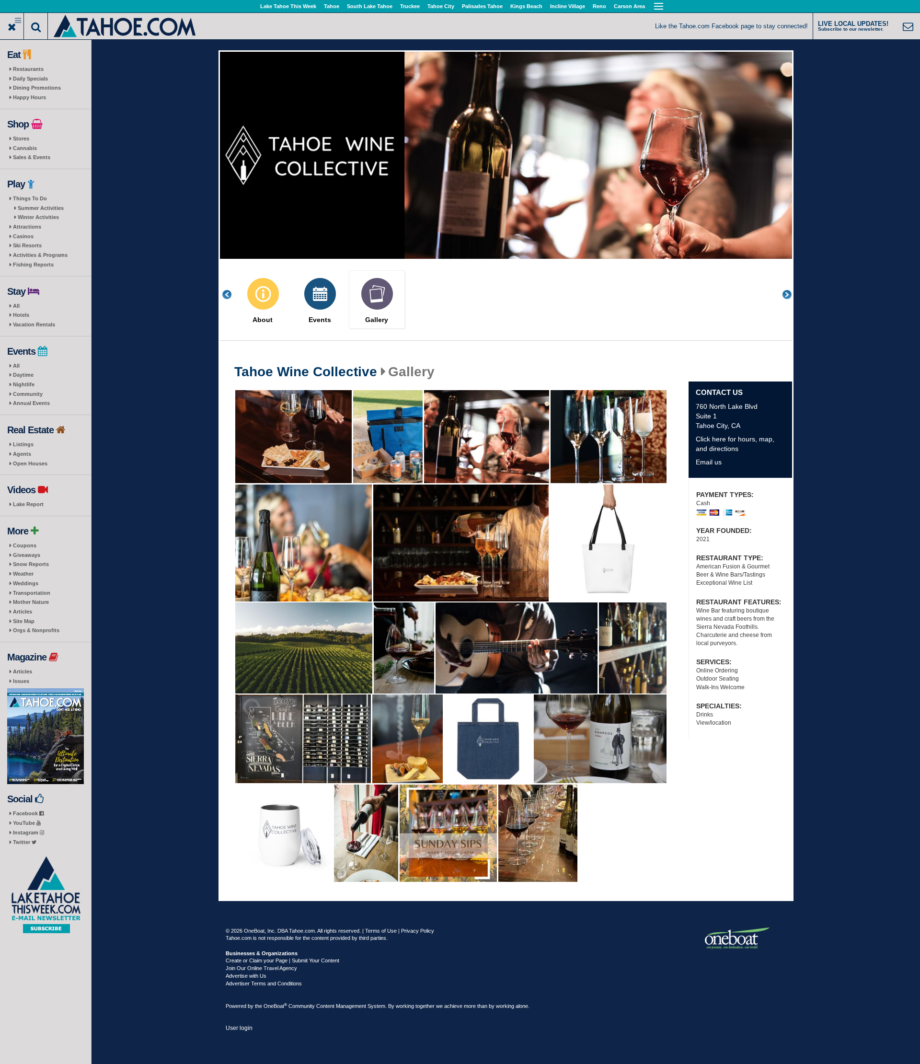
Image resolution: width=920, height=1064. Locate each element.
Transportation (31, 593)
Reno (599, 6)
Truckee (410, 6)
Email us (709, 462)
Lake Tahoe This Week (288, 6)
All (16, 306)
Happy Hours (29, 97)
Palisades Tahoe (482, 6)
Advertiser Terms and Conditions (264, 983)
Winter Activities (38, 217)
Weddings (25, 583)
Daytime (23, 375)
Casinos (23, 236)
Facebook (26, 813)
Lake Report (28, 504)
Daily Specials (30, 78)
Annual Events (31, 403)
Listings (23, 444)
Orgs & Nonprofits (36, 630)
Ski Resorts (27, 245)
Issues (21, 681)
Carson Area (629, 6)
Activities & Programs (40, 255)
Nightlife (23, 384)
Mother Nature (31, 602)
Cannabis (25, 148)
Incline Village (567, 6)
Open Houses (30, 463)
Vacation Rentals (34, 324)
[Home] (125, 25)
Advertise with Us (246, 976)
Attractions (27, 227)
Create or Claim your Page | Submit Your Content (282, 960)
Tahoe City (440, 6)
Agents (22, 454)
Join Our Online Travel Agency (261, 968)
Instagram (26, 832)
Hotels (21, 315)
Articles (22, 611)
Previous (232, 294)
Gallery (376, 320)
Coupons (24, 545)
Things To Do (30, 198)
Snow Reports (31, 564)
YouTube (24, 823)
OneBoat (275, 1006)
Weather (23, 574)
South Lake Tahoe (369, 6)
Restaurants (28, 69)
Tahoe (331, 6)
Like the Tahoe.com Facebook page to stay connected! (731, 26)
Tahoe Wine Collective (305, 372)
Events (320, 320)
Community (28, 394)
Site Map (23, 621)
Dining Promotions (37, 88)
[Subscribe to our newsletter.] (45, 895)
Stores (21, 138)
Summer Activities (41, 208)
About (263, 320)
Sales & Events (31, 157)
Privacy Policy (417, 931)
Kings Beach (526, 6)
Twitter (22, 842)
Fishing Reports (33, 264)
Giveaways (26, 555)
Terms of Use (381, 931)
